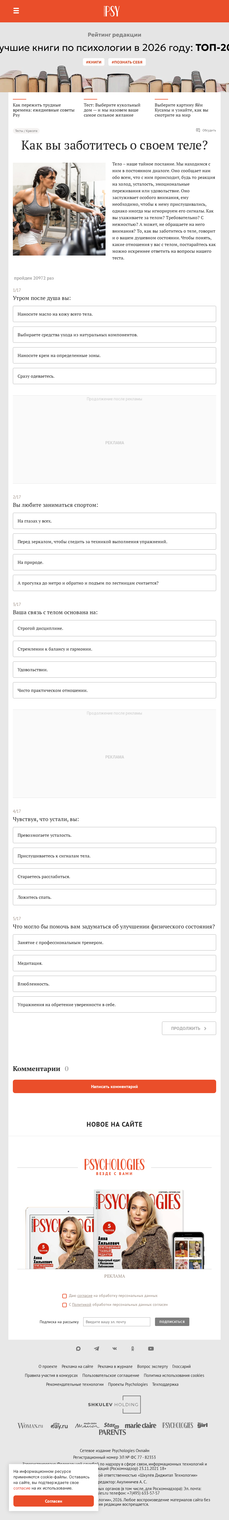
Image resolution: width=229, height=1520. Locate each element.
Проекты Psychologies (128, 1384)
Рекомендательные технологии (75, 1384)
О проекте (48, 1366)
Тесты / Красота (26, 131)
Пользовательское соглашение (110, 1375)
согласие (84, 1295)
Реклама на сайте (77, 1366)
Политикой (81, 1304)
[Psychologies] (112, 11)
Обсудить (209, 130)
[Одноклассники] (132, 1348)
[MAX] (78, 1348)
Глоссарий (181, 1366)
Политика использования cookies (174, 1375)
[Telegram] (96, 1348)
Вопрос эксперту (152, 1366)
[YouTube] (150, 1348)
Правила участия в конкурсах (51, 1375)
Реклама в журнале (115, 1366)
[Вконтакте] (114, 1348)
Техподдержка (165, 1384)
